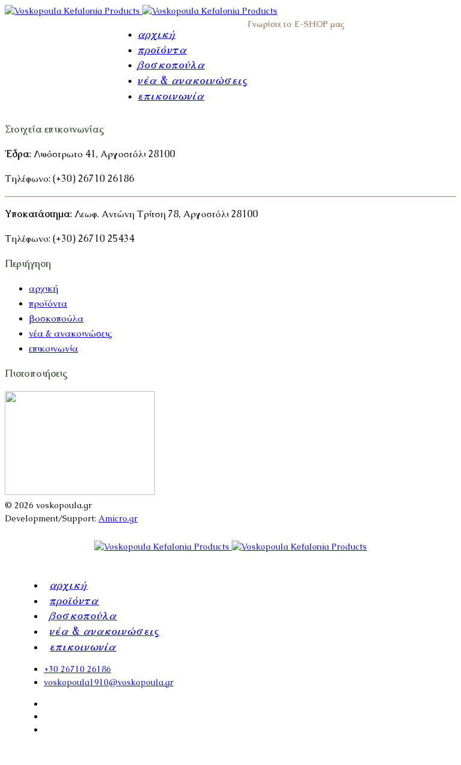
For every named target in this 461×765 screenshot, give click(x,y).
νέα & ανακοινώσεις (193, 80)
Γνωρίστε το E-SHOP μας (296, 24)
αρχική (157, 33)
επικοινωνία (171, 95)
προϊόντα (162, 49)
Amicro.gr (117, 518)
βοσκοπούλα (171, 64)
